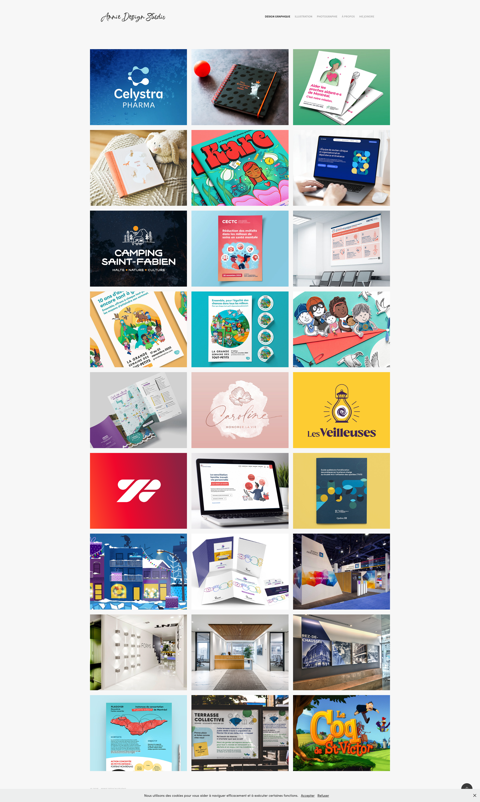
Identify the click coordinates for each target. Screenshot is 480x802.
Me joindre (366, 16)
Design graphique (277, 16)
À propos (348, 16)
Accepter (308, 795)
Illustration (303, 16)
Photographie (327, 16)
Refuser (323, 795)
